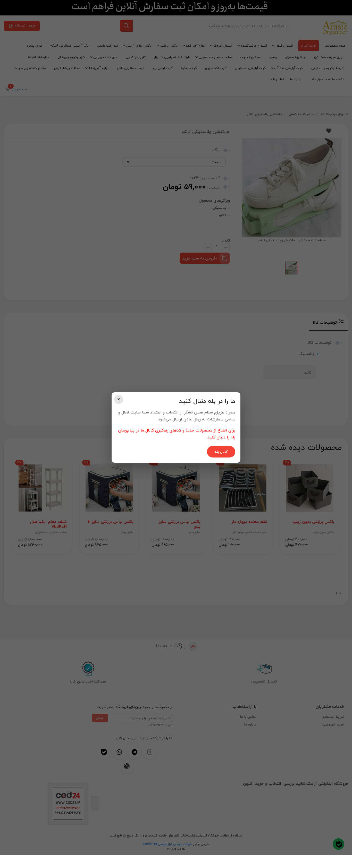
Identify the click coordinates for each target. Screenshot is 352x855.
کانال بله (221, 451)
